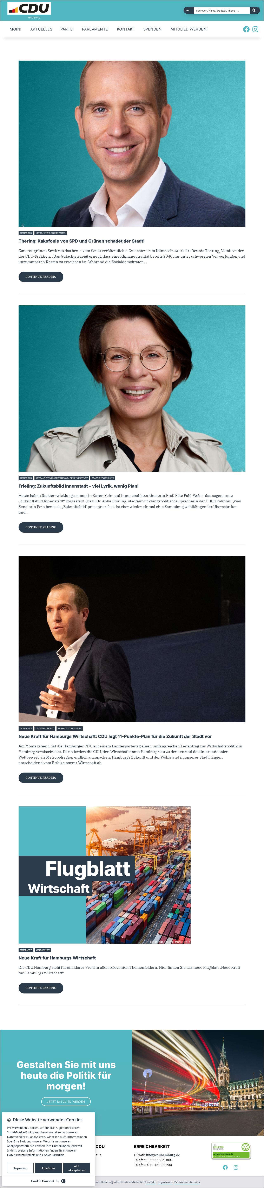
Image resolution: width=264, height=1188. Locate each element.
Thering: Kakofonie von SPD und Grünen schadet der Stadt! (82, 241)
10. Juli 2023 (90, 728)
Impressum (165, 1182)
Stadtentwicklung (103, 478)
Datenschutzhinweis (187, 1182)
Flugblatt (26, 950)
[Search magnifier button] (255, 10)
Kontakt (151, 1182)
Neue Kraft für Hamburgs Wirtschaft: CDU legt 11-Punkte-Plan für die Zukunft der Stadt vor (115, 736)
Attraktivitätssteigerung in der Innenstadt (62, 478)
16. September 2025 (78, 233)
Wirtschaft (43, 950)
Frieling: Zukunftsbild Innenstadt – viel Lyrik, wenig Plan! (79, 486)
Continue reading (41, 277)
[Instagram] (255, 29)
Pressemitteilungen (69, 728)
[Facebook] (246, 29)
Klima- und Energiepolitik (50, 233)
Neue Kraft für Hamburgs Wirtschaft (57, 957)
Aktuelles (26, 233)
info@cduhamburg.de (163, 1155)
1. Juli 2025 (122, 478)
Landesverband (45, 728)
